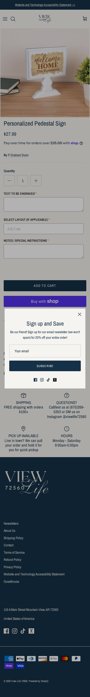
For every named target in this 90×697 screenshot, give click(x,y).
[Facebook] (35, 380)
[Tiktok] (48, 380)
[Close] (80, 314)
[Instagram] (42, 380)
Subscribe (45, 366)
